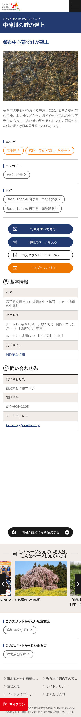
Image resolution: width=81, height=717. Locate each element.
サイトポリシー (57, 686)
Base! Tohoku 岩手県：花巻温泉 (30, 209)
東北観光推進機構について (23, 678)
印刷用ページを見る (43, 242)
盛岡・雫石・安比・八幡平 (48, 150)
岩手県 (11, 150)
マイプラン (17, 704)
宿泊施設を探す (18, 630)
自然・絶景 (15, 175)
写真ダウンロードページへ (41, 255)
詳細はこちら (24, 563)
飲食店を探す (16, 654)
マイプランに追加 (43, 268)
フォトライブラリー (21, 694)
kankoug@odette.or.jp (23, 425)
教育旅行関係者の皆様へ (62, 678)
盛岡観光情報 (15, 354)
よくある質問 (55, 694)
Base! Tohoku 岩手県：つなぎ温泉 (32, 199)
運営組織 (13, 686)
